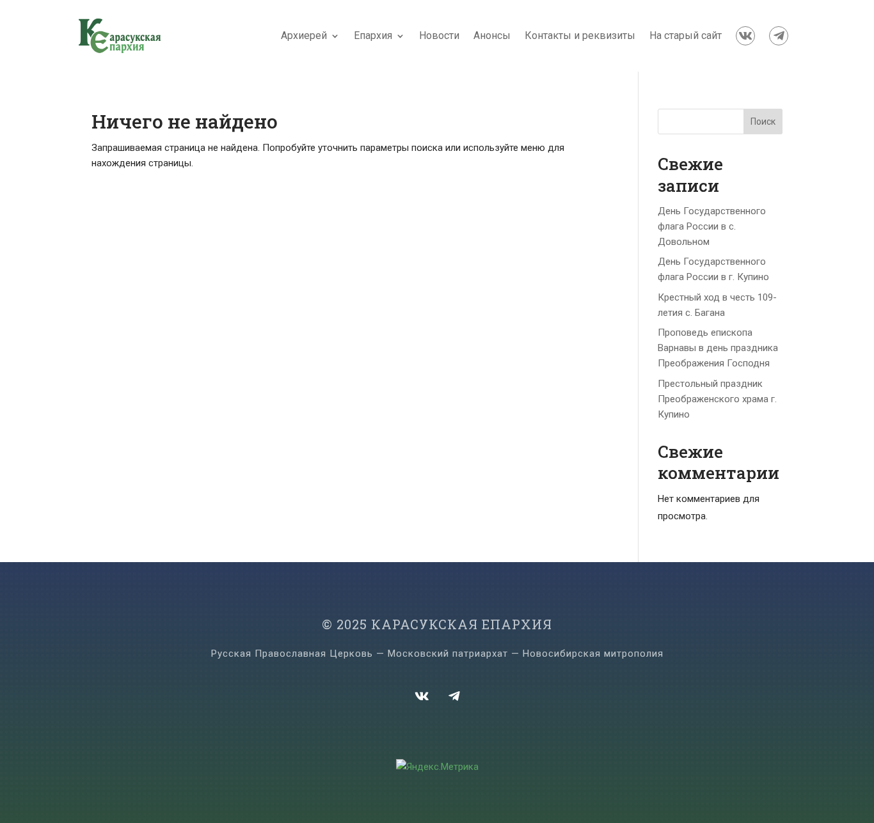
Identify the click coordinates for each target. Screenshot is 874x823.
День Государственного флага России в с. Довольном (712, 226)
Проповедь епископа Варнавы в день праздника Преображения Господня (718, 348)
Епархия (373, 35)
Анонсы (492, 35)
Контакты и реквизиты (580, 35)
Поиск (763, 121)
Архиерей (304, 35)
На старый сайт (685, 35)
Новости (439, 35)
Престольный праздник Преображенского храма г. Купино (717, 399)
